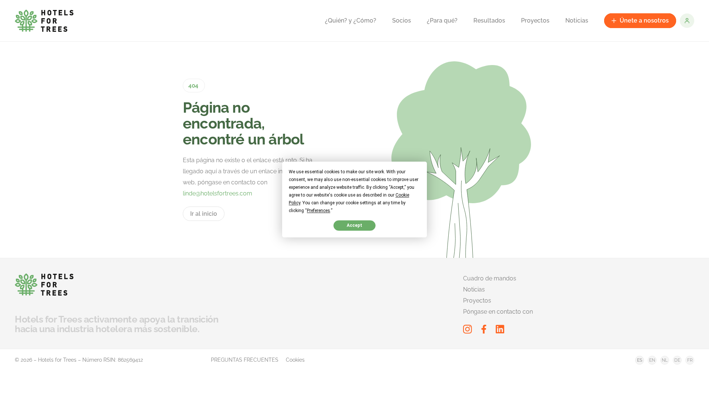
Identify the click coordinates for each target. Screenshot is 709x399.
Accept (354, 225)
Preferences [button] (318, 210)
